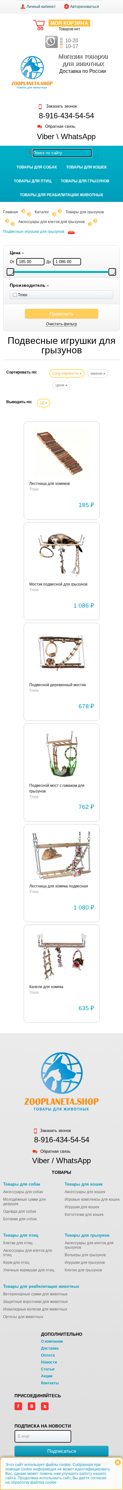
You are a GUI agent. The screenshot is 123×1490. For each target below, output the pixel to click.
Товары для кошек (86, 167)
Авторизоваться (84, 6)
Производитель (28, 285)
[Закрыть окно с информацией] (118, 1462)
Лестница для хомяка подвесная (58, 886)
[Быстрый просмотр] (62, 453)
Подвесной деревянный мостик (57, 685)
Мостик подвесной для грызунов (58, 584)
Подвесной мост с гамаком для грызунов (57, 788)
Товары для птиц (32, 181)
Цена (16, 252)
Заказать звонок (61, 106)
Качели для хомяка (46, 987)
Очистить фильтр (61, 324)
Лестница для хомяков (49, 483)
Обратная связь (60, 126)
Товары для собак (36, 167)
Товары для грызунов (85, 181)
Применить (61, 313)
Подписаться (61, 1451)
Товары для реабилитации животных (61, 195)
